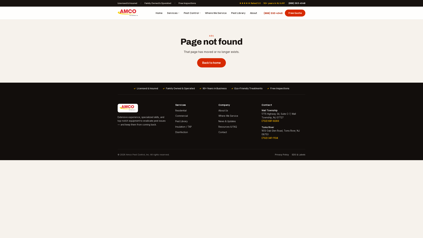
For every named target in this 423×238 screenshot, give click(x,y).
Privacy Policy (282, 154)
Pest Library (238, 13)
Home (159, 13)
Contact (222, 132)
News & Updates (227, 121)
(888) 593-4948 (297, 3)
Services (172, 13)
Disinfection (181, 132)
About (253, 13)
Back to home (211, 63)
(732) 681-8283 (270, 121)
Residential (181, 110)
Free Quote (295, 13)
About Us (223, 110)
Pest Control (191, 13)
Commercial (181, 116)
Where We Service (216, 13)
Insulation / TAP (183, 126)
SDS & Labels (298, 154)
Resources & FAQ (227, 126)
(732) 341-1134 (270, 138)
